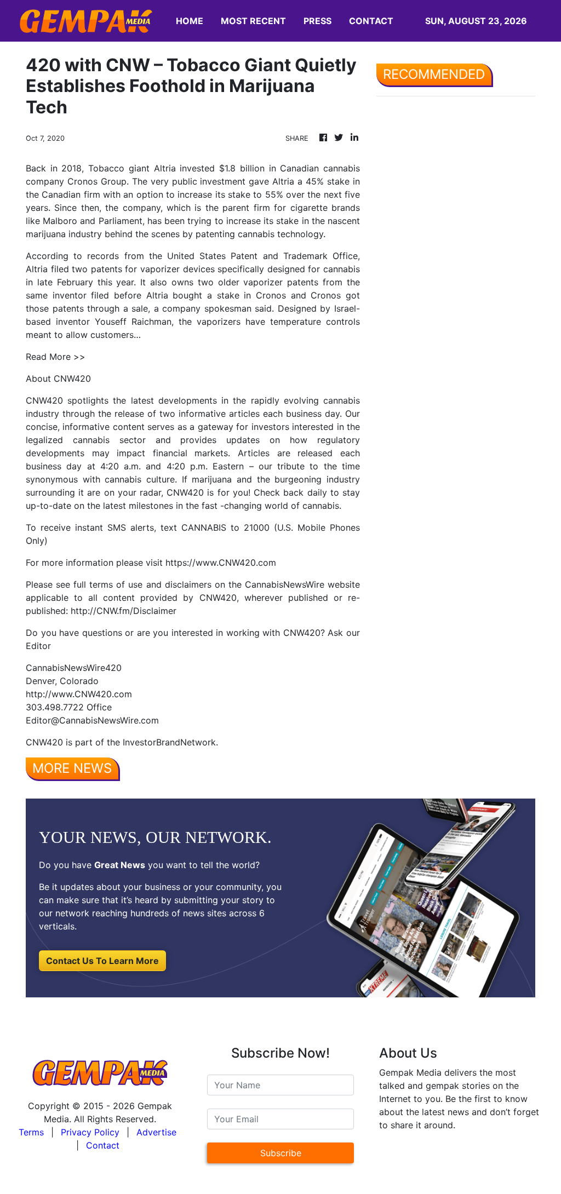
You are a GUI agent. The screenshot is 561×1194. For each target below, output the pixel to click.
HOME (189, 20)
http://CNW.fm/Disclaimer (123, 610)
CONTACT (371, 20)
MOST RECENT (253, 20)
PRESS (317, 20)
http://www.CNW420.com (79, 693)
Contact (102, 1145)
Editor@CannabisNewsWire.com (92, 720)
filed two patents (86, 268)
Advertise (156, 1132)
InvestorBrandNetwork (169, 742)
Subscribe (280, 1152)
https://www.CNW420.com (220, 562)
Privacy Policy (90, 1132)
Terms (31, 1132)
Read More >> (55, 356)
